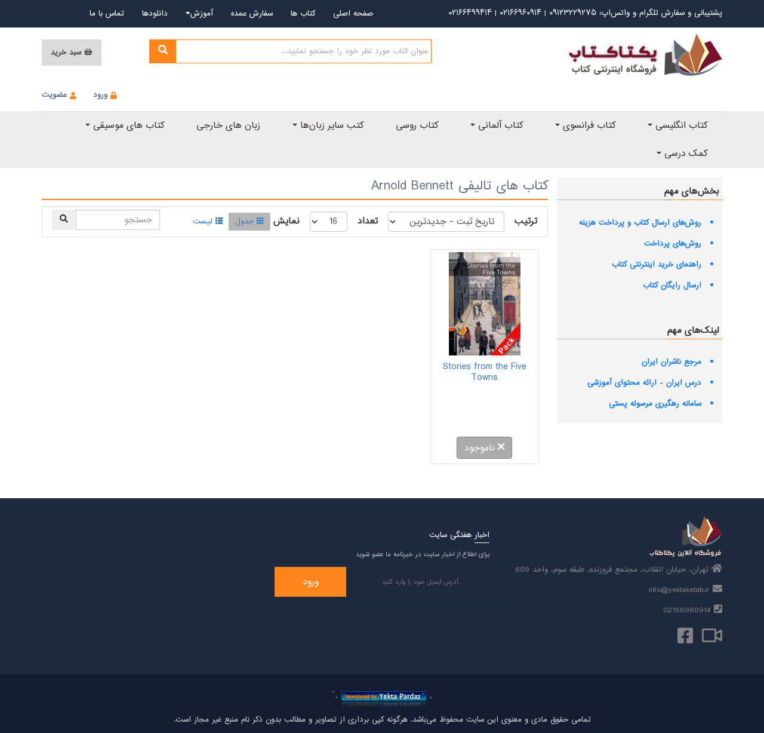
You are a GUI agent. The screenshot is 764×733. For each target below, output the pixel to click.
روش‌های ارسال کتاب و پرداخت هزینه (640, 223)
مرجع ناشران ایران (671, 362)
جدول (244, 221)
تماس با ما (107, 14)
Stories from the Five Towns (484, 372)
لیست (202, 221)
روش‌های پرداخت (672, 244)
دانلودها (155, 14)
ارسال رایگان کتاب (672, 285)
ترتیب (526, 222)
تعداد (368, 222)
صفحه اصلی (353, 14)
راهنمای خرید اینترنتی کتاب (656, 264)
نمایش (286, 222)
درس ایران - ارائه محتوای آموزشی (644, 383)
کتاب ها (303, 14)
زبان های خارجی (228, 126)
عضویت (54, 95)
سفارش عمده (252, 14)
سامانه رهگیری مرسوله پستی (655, 404)
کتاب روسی (417, 126)
